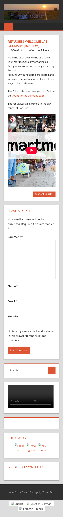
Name (13, 286)
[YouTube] (43, 448)
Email (12, 301)
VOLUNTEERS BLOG (39, 49)
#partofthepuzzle (43, 194)
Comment (15, 237)
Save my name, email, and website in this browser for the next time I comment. (30, 335)
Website (13, 316)
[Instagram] (31, 448)
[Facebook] (19, 448)
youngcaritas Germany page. (28, 95)
